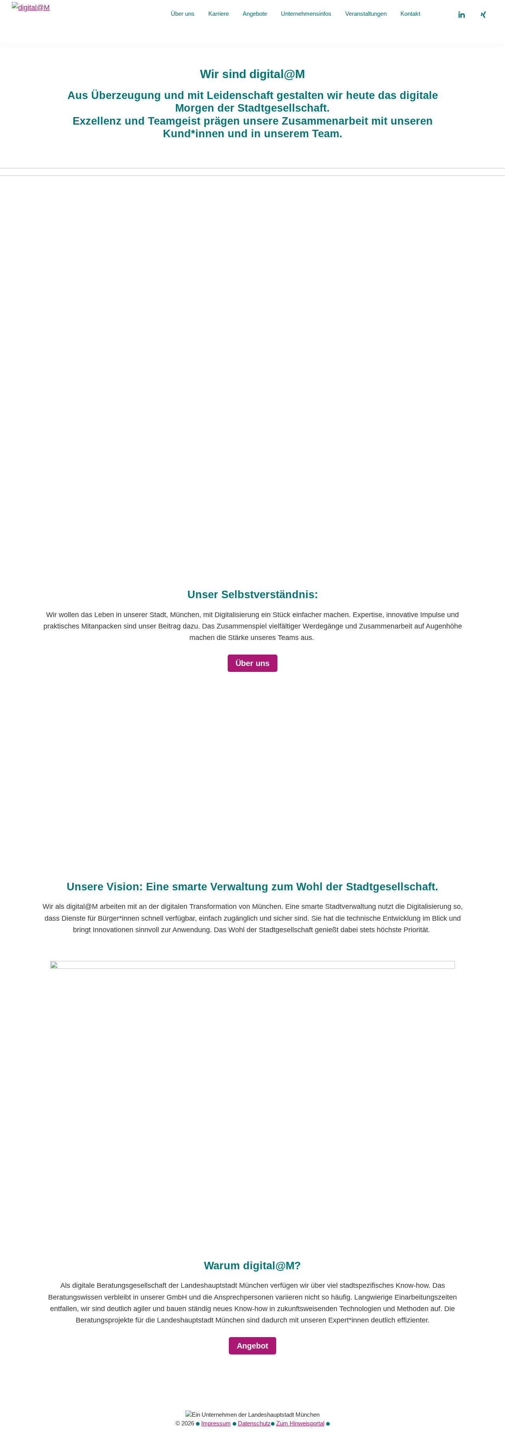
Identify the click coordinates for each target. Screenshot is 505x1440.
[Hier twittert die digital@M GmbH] (439, 14)
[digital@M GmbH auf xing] (483, 14)
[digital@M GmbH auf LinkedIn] (461, 14)
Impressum (216, 1423)
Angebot (252, 1345)
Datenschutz (254, 1423)
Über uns (252, 663)
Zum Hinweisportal (300, 1423)
